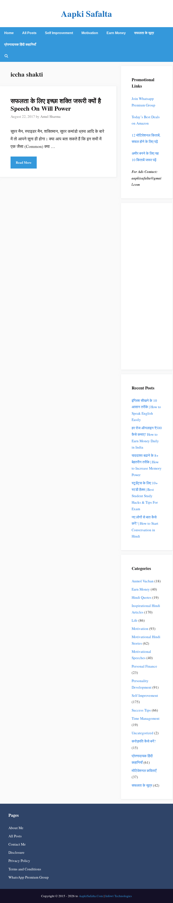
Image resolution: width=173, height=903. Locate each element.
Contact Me (17, 844)
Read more (23, 162)
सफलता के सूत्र (144, 33)
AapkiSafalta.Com (91, 896)
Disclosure (16, 852)
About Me (15, 827)
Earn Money (116, 33)
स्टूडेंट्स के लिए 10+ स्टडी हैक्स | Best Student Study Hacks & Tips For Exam (145, 496)
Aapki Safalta (86, 13)
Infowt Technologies (118, 896)
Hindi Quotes (141, 597)
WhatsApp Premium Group (28, 877)
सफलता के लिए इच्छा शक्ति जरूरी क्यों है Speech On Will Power (56, 104)
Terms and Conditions (24, 869)
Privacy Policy (19, 860)
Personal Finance (144, 666)
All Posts (29, 33)
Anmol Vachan (143, 581)
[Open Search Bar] (6, 56)
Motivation (89, 33)
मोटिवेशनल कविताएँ (144, 770)
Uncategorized (142, 732)
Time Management (145, 718)
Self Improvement (59, 33)
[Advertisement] (147, 289)
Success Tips (141, 710)
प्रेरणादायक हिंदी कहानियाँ (20, 44)
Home (9, 33)
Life (135, 620)
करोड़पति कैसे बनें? (144, 741)
